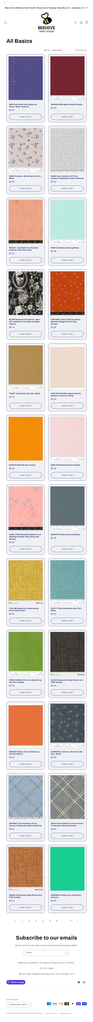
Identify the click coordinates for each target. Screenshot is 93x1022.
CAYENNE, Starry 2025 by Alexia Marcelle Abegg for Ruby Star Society (65, 322)
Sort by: (47, 50)
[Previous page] (15, 921)
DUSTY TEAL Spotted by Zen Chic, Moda (66, 609)
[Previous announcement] (5, 2)
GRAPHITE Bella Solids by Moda (65, 534)
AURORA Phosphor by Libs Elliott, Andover (66, 896)
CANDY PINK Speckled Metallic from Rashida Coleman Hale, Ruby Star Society (25, 537)
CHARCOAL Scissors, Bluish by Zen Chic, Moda (67, 753)
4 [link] (43, 921)
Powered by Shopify (35, 1013)
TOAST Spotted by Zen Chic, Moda (24, 393)
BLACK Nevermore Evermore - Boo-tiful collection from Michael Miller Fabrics (24, 322)
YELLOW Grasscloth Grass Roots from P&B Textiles (24, 609)
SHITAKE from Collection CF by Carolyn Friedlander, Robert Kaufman (25, 824)
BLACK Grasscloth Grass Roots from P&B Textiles (67, 681)
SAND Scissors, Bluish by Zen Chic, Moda (25, 177)
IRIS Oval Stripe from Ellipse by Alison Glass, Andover (23, 105)
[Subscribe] (66, 953)
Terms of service (52, 1013)
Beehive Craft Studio (20, 1013)
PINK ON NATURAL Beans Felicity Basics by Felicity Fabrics (66, 394)
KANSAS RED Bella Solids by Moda (66, 104)
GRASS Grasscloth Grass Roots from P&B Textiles (25, 896)
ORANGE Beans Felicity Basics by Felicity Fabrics (24, 753)
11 (71, 921)
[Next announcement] (88, 2)
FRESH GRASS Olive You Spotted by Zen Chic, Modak (25, 681)
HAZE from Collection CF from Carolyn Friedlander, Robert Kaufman (67, 177)
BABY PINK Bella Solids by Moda (65, 465)
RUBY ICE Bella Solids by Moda (65, 248)
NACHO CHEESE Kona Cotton (22, 465)
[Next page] (77, 921)
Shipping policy (65, 1013)
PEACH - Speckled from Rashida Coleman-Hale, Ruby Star (23, 249)
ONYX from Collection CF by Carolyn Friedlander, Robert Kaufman (67, 824)
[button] (5, 22)
